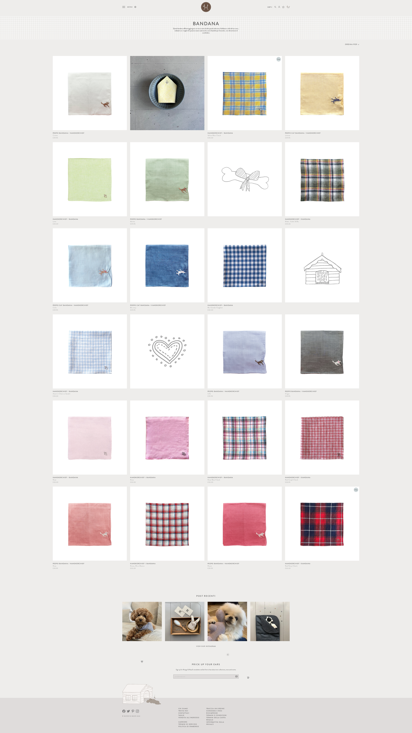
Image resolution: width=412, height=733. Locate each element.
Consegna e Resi (214, 711)
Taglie (181, 715)
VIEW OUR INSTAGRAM (206, 646)
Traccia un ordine (215, 709)
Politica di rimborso (188, 726)
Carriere (182, 722)
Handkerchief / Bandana (220, 133)
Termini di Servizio (187, 724)
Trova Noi (183, 711)
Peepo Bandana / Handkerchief (69, 133)
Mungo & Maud (130, 716)
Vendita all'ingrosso (188, 718)
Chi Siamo (183, 709)
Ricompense (212, 713)
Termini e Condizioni (216, 715)
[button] (135, 7)
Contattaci (183, 713)
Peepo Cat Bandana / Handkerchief (303, 133)
